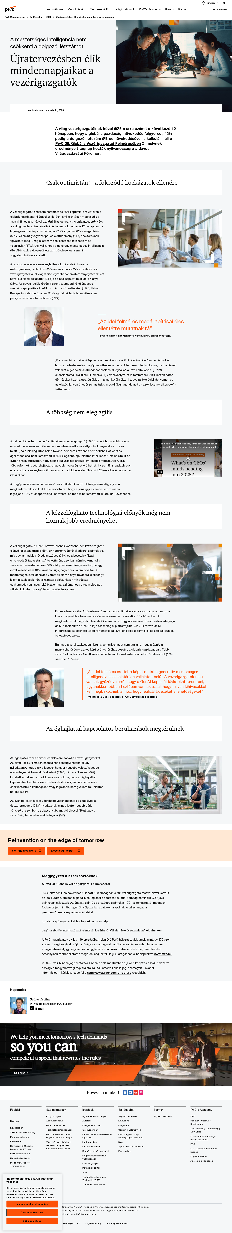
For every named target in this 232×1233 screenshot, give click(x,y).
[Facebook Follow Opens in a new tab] (125, 1093)
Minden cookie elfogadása (32, 1204)
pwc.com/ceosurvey (56, 912)
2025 (48, 17)
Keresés (222, 9)
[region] (32, 1202)
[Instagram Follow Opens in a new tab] (141, 1093)
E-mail (39, 1008)
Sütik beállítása (32, 1221)
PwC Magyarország (15, 17)
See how (19, 1072)
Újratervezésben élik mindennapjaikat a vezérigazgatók (85, 17)
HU (223, 3)
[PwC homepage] (10, 8)
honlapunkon (85, 921)
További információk (44, 1197)
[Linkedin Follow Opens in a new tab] (32, 1008)
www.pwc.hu (163, 954)
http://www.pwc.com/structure (109, 972)
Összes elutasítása (32, 1212)
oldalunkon (154, 930)
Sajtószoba (36, 17)
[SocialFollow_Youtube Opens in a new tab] (136, 1093)
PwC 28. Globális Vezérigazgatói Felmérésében (98, 143)
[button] (188, 458)
